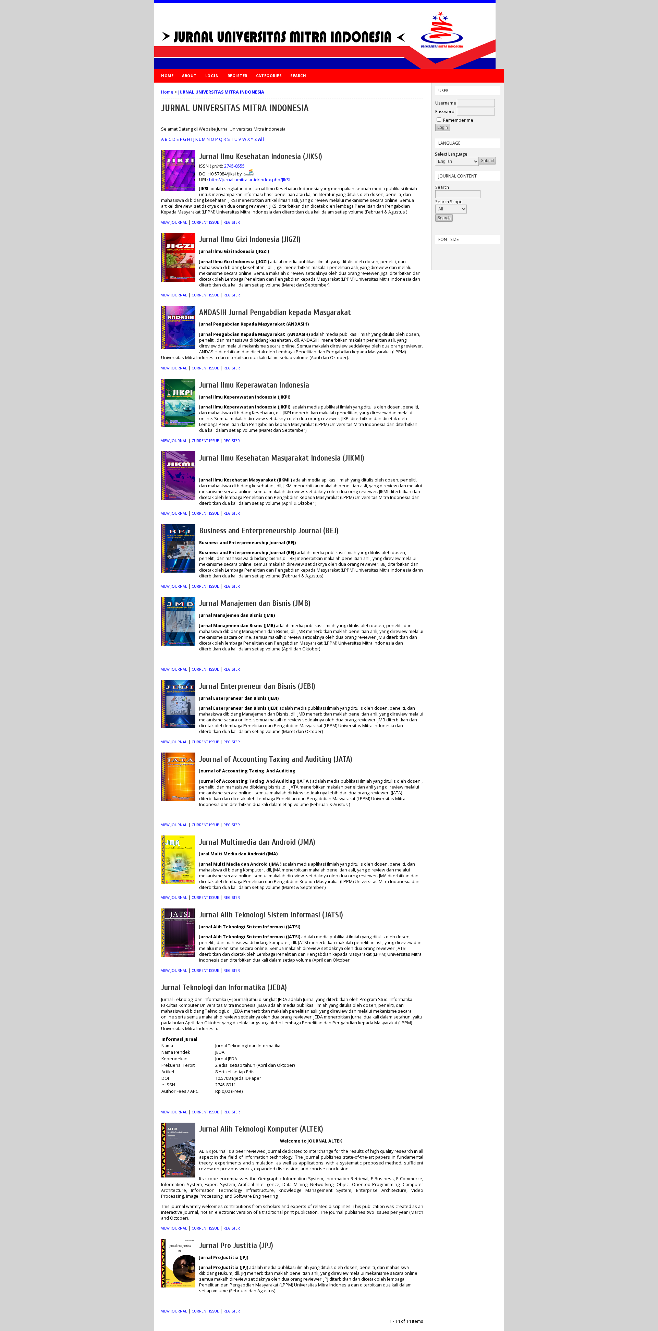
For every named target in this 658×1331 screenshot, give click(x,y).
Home (167, 75)
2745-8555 (234, 166)
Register (237, 75)
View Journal (174, 222)
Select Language (451, 154)
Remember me (458, 120)
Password (444, 111)
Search (298, 75)
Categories (269, 75)
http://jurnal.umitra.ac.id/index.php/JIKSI (249, 180)
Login (212, 75)
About (189, 75)
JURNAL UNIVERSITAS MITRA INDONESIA (221, 92)
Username (445, 103)
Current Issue (205, 222)
